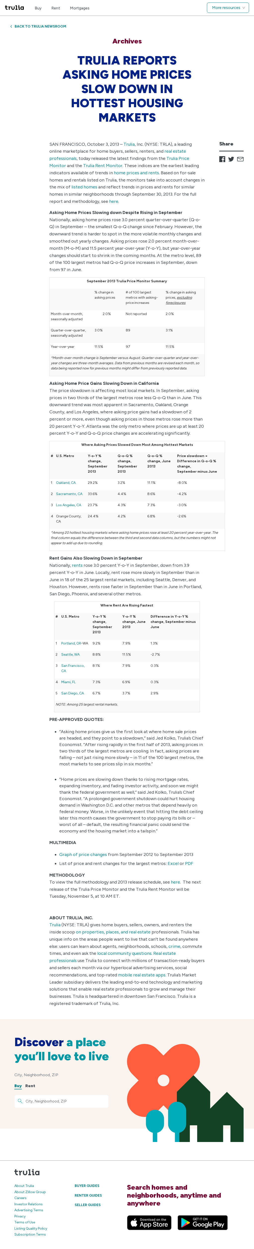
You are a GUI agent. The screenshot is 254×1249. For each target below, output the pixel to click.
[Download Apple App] (149, 1222)
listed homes (84, 187)
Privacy (20, 1216)
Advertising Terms (28, 1210)
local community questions (124, 953)
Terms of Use (24, 1222)
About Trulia (24, 1186)
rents (77, 565)
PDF (189, 863)
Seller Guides (88, 1205)
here (113, 201)
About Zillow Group (30, 1192)
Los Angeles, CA (68, 505)
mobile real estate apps (141, 975)
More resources (226, 7)
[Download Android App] (203, 1222)
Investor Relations (28, 1204)
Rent (55, 8)
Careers (20, 1198)
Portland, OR (71, 643)
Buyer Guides (87, 1186)
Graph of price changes (83, 854)
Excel (173, 863)
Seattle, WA (70, 654)
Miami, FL (68, 682)
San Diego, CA (72, 693)
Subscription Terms (30, 1234)
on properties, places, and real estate (113, 932)
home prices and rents (136, 173)
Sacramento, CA (69, 494)
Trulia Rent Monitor (103, 165)
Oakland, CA (66, 483)
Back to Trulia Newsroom (40, 26)
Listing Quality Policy (30, 1228)
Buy (38, 8)
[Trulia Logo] (14, 8)
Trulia (129, 144)
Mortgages (80, 8)
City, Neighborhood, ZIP (36, 1074)
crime (174, 946)
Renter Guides (88, 1195)
